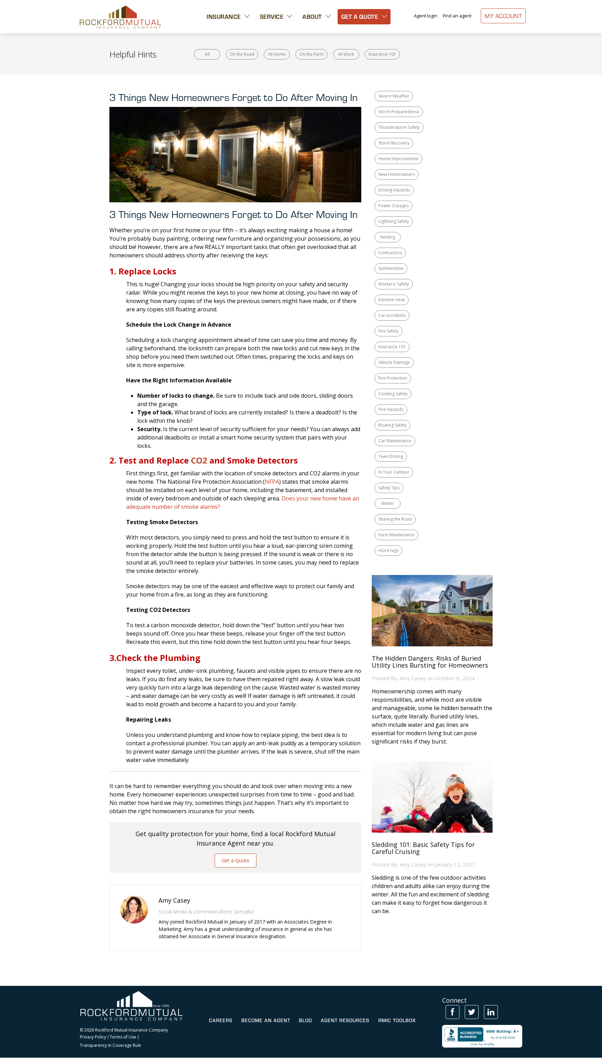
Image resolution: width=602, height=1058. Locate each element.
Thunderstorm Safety (399, 127)
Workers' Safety (393, 284)
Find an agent (457, 15)
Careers (220, 1020)
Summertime (390, 268)
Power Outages (393, 206)
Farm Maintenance (396, 535)
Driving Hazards (394, 190)
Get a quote (359, 16)
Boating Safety (392, 425)
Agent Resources (345, 1020)
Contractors (390, 253)
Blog (305, 1020)
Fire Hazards (390, 409)
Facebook (453, 1012)
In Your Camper (393, 472)
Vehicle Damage (394, 362)
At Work (346, 54)
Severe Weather (393, 96)
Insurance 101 (382, 54)
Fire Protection (392, 378)
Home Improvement (398, 159)
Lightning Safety (393, 221)
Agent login (425, 15)
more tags (388, 550)
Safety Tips (389, 488)
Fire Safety (388, 331)
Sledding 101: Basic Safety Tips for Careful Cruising (423, 848)
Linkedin (491, 1012)
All (207, 54)
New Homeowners (396, 174)
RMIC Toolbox (397, 1020)
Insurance (224, 16)
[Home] (120, 17)
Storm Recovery (393, 143)
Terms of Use (123, 1037)
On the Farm (311, 54)
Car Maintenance (394, 441)
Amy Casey (413, 678)
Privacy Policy (93, 1037)
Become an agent (265, 1020)
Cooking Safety (393, 394)
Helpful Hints (132, 54)
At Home (277, 54)
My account (503, 15)
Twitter (472, 1012)
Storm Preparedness (398, 112)
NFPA (272, 481)
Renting (387, 237)
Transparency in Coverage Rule (110, 1045)
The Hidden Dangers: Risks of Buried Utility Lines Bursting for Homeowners (430, 662)
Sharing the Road (395, 519)
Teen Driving (390, 456)
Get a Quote (235, 860)
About (312, 16)
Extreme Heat (391, 300)
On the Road (242, 54)
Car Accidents (392, 315)
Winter (387, 503)
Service (272, 16)
